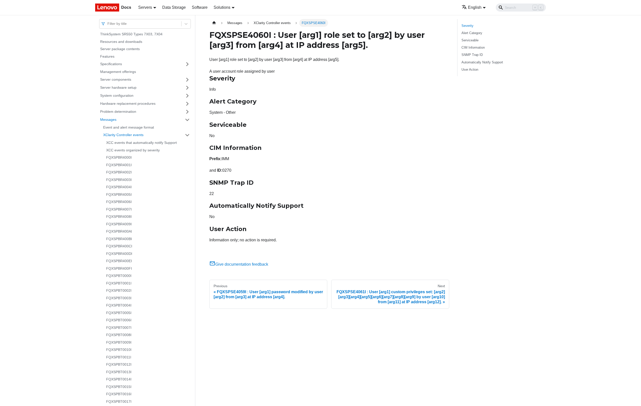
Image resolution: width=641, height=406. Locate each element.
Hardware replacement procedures (127, 104)
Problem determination (118, 112)
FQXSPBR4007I (119, 209)
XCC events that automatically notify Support (141, 143)
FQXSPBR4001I (119, 165)
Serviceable (469, 40)
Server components (115, 79)
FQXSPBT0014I (118, 379)
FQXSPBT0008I (118, 335)
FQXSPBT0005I (118, 313)
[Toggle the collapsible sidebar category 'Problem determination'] (187, 112)
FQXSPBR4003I (119, 180)
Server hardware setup (118, 87)
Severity (467, 26)
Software (200, 7)
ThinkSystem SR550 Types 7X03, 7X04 (131, 34)
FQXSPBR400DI (119, 254)
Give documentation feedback (241, 264)
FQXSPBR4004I (119, 187)
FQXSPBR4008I (119, 217)
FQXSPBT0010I (118, 350)
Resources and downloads (121, 42)
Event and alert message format (128, 127)
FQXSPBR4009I (119, 224)
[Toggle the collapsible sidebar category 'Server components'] (187, 80)
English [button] (475, 7)
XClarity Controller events (123, 135)
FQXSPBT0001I (118, 283)
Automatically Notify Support (482, 62)
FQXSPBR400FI (119, 268)
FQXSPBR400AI (119, 231)
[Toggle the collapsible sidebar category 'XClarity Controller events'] (187, 135)
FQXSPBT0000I (118, 276)
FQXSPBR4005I (119, 194)
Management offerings (118, 72)
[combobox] (107, 24)
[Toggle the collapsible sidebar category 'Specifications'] (187, 64)
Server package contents (120, 49)
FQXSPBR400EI (119, 261)
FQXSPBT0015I (118, 387)
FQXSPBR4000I (119, 157)
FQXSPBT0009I (118, 342)
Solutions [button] (222, 7)
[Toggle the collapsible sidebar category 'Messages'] (187, 120)
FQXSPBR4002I (119, 172)
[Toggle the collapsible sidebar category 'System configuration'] (187, 96)
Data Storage (174, 7)
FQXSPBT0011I (118, 357)
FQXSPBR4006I (119, 202)
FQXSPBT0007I (118, 328)
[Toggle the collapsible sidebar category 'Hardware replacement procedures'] (187, 104)
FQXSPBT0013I (118, 372)
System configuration (116, 95)
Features (107, 56)
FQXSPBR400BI (119, 239)
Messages (108, 120)
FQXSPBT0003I (118, 298)
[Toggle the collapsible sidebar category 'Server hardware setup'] (187, 88)
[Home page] (214, 23)
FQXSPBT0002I (118, 290)
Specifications (111, 64)
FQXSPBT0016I (118, 394)
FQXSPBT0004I (118, 305)
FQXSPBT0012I (118, 364)
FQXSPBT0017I (118, 401)
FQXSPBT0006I (118, 320)
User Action (469, 69)
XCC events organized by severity (133, 150)
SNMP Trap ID (472, 55)
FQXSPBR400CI (119, 246)
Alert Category (471, 33)
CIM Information (473, 47)
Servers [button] (145, 7)
